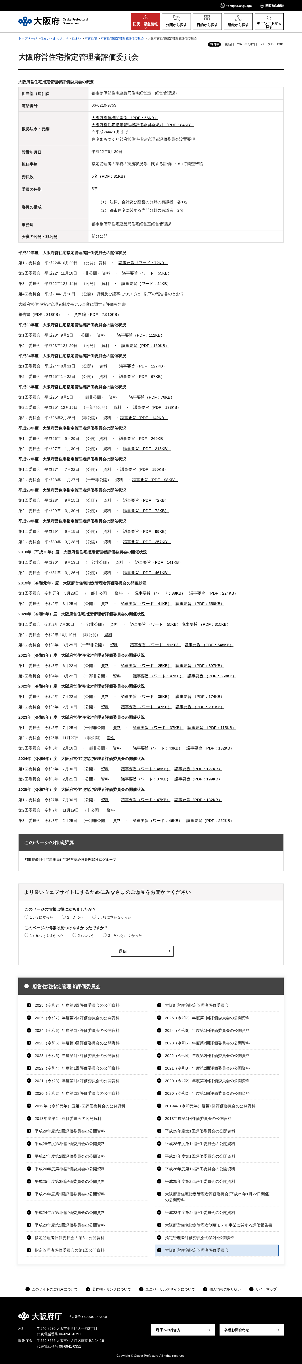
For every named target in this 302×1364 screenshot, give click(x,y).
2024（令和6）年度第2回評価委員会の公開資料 (77, 1030)
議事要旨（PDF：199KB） (198, 779)
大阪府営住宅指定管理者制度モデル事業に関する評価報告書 (218, 1225)
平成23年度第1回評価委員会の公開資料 (70, 1225)
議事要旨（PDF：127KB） (143, 366)
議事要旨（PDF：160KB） (145, 345)
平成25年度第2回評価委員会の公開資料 (200, 1181)
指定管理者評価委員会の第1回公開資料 (70, 1250)
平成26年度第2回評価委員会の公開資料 (70, 1169)
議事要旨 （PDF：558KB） (211, 676)
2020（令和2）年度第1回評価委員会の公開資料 (207, 1093)
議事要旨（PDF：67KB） (142, 376)
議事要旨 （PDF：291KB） (200, 707)
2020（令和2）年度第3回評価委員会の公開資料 (207, 1081)
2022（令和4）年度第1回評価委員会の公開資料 (77, 1068)
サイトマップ (266, 1289)
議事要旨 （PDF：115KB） (211, 727)
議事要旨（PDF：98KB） (155, 480)
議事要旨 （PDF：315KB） (206, 624)
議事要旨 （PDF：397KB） (200, 665)
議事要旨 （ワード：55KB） (155, 624)
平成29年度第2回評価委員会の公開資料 (70, 1131)
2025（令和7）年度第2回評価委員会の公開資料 (77, 1018)
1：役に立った (41, 917)
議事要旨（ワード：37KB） (145, 779)
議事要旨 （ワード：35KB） (146, 696)
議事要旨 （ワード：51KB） (155, 645)
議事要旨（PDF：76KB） (151, 397)
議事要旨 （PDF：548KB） (209, 645)
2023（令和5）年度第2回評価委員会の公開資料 (207, 1043)
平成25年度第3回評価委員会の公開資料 (70, 1181)
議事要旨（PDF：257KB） (147, 542)
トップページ (27, 38)
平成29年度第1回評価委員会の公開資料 (200, 1131)
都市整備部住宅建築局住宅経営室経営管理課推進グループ (70, 859)
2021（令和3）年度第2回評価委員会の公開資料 (207, 1068)
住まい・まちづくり (54, 38)
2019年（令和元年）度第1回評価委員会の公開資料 (210, 1106)
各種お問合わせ (236, 1330)
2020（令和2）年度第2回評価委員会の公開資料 (77, 1093)
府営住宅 (91, 38)
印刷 (216, 44)
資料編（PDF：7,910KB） (97, 314)
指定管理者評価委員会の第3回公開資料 (70, 1238)
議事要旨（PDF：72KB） (146, 500)
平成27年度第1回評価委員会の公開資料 (200, 1156)
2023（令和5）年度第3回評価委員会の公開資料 (77, 1043)
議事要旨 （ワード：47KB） (158, 676)
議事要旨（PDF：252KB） (210, 820)
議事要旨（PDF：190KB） (144, 469)
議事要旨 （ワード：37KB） (158, 727)
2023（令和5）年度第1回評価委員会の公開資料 (77, 1055)
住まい (76, 38)
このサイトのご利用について (55, 1289)
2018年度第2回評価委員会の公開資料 (68, 1118)
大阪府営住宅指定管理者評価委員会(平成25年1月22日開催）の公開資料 (219, 1197)
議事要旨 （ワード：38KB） (160, 593)
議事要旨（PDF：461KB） (147, 573)
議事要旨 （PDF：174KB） (200, 696)
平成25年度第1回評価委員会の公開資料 (70, 1194)
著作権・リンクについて (111, 1289)
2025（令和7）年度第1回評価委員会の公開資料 (207, 1018)
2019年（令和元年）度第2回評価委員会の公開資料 (80, 1106)
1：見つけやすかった (47, 936)
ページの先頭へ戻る (285, 1313)
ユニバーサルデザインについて (170, 1289)
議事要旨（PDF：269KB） (143, 438)
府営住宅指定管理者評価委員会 (122, 38)
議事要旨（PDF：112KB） (140, 335)
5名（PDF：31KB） (109, 176)
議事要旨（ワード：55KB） (147, 273)
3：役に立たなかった (114, 917)
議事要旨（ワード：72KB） (143, 263)
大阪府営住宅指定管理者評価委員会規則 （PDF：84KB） (143, 125)
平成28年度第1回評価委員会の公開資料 (200, 1144)
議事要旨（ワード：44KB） (146, 283)
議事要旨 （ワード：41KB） (146, 603)
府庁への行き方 (168, 1330)
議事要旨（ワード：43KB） (157, 748)
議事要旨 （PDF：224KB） (213, 593)
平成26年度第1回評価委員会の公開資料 (200, 1169)
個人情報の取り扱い (225, 1289)
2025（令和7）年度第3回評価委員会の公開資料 (77, 1005)
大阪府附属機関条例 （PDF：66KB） (125, 118)
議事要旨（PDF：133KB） (157, 407)
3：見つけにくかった (125, 936)
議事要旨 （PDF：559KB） (200, 603)
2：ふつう (75, 917)
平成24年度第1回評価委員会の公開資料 (70, 1212)
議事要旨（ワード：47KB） (145, 800)
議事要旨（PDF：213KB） (147, 449)
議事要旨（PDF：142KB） (144, 418)
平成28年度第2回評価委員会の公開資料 (70, 1144)
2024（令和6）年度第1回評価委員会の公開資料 (207, 1030)
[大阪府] (53, 21)
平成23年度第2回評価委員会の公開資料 (200, 1212)
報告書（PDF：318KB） (40, 314)
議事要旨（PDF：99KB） (146, 531)
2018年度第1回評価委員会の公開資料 (198, 1118)
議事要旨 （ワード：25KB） (146, 665)
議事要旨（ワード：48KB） (145, 769)
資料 (114, 624)
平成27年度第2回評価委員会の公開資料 (70, 1156)
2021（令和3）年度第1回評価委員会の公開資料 (77, 1081)
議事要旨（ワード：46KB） (157, 820)
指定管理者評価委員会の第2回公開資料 (200, 1238)
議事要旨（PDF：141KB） (159, 562)
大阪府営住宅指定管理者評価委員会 (197, 1005)
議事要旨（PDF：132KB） (210, 748)
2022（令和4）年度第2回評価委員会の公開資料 (207, 1055)
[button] (236, 5)
